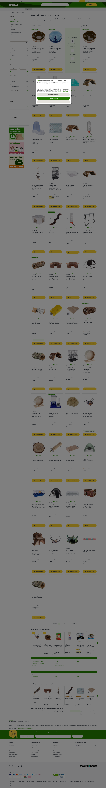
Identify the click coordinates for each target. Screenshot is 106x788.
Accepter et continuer (53, 98)
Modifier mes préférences (53, 94)
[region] (53, 91)
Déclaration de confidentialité (62, 91)
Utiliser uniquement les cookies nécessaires (53, 102)
